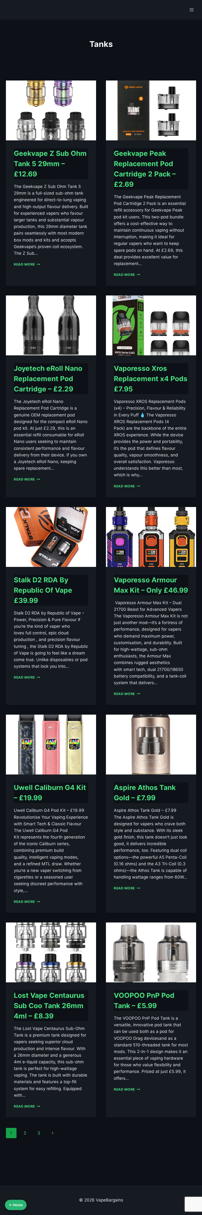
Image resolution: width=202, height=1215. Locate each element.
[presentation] (51, 110)
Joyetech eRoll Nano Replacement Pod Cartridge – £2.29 (48, 378)
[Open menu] (191, 9)
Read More (27, 264)
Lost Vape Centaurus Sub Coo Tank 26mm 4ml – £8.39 (49, 1005)
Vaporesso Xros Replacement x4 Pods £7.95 (150, 378)
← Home (16, 1205)
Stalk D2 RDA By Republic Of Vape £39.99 (43, 590)
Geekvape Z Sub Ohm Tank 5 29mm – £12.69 (50, 163)
